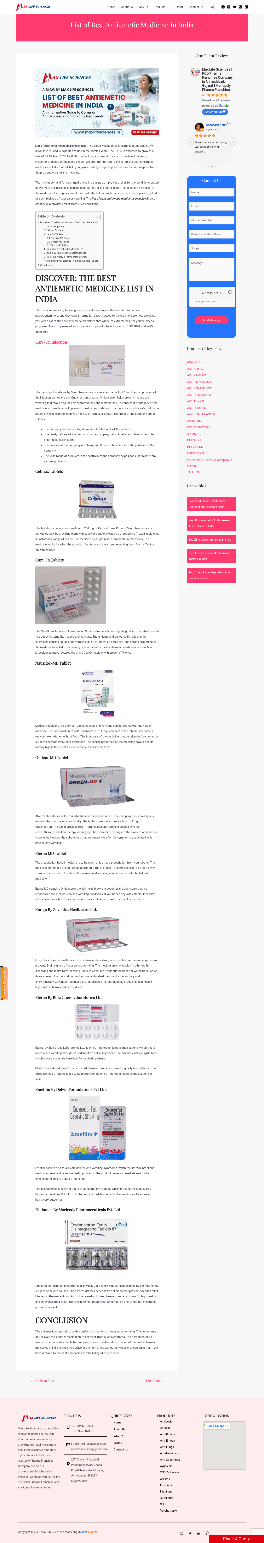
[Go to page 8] (218, 167)
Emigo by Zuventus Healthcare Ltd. (64, 249)
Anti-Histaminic (170, 1453)
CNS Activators (170, 1472)
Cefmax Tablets (54, 230)
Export (179, 7)
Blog (212, 7)
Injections (166, 1491)
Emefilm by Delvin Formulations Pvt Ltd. (67, 257)
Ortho (163, 1504)
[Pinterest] (240, 7)
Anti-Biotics (167, 1434)
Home (111, 7)
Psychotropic (168, 1510)
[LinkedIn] (198, 1533)
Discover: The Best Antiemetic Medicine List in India (69, 222)
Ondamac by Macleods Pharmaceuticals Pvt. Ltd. (72, 261)
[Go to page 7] (215, 167)
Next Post (155, 1381)
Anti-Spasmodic (170, 1459)
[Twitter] (234, 7)
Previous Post (42, 1381)
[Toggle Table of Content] (95, 217)
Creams (165, 1479)
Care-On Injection (56, 226)
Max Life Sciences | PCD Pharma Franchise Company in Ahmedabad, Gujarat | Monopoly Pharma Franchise (217, 79)
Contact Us (196, 7)
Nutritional (166, 1498)
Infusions (166, 1485)
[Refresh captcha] (230, 292)
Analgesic (166, 1421)
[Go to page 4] (205, 166)
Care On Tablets (54, 234)
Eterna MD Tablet (59, 245)
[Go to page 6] (211, 167)
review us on (213, 111)
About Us (127, 7)
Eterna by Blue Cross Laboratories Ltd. (66, 253)
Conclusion (46, 265)
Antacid (165, 1428)
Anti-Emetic (167, 1440)
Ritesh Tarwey (215, 125)
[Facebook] (223, 7)
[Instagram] (229, 7)
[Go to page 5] (208, 166)
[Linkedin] (246, 7)
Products (159, 7)
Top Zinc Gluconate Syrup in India (210, 539)
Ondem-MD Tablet (60, 242)
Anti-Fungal (167, 1447)
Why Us (143, 7)
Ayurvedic (166, 1466)
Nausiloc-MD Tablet (60, 238)
